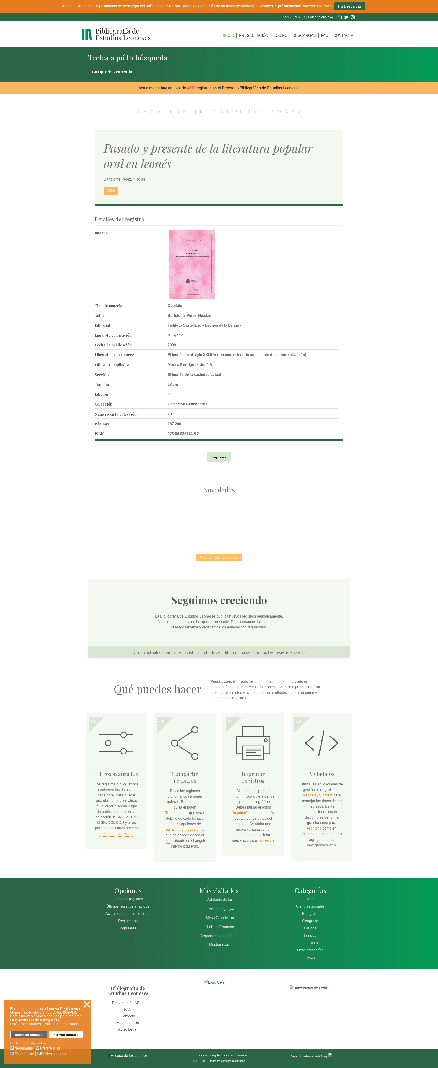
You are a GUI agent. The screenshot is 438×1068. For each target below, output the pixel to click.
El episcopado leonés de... (123, 519)
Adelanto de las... (221, 899)
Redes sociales (53, 1054)
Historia (310, 928)
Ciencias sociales (310, 906)
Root (131, 527)
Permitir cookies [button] (65, 1035)
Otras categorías (310, 950)
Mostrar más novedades (219, 557)
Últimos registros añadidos (127, 906)
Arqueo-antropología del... (221, 936)
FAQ (324, 35)
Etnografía (310, 914)
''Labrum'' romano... (221, 927)
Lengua (310, 935)
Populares (128, 928)
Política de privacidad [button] (60, 1024)
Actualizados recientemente (127, 914)
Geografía (310, 921)
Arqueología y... (221, 909)
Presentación (253, 35)
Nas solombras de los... (267, 519)
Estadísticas (24, 1054)
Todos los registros (128, 899)
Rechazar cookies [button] (28, 1035)
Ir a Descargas (350, 6)
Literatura (310, 943)
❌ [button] (87, 1004)
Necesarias (23, 1048)
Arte (310, 899)
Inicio (228, 35)
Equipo (280, 35)
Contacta (343, 35)
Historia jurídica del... (219, 519)
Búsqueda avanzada (112, 72)
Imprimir (219, 457)
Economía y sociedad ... (314, 519)
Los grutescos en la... (171, 519)
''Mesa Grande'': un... (221, 918)
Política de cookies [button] (25, 1024)
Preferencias (50, 1048)
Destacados (128, 921)
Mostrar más (219, 945)
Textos (310, 957)
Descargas (304, 35)
